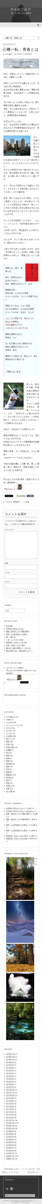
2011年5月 (10, 1109)
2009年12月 (10, 1156)
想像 (7, 758)
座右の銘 (9, 626)
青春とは (25, 255)
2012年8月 (10, 1068)
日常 (7, 769)
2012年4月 (10, 1079)
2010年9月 (10, 1131)
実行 (7, 753)
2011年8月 (10, 1101)
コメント (9, 530)
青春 (27, 502)
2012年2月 (10, 1084)
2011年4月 (10, 1112)
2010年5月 (10, 1142)
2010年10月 (10, 1128)
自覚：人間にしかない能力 (15, 645)
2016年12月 (10, 1057)
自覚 (7, 788)
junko (33, 830)
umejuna (29, 811)
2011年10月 (10, 1095)
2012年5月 (10, 1076)
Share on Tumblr (30, 496)
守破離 (8, 750)
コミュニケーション (13, 725)
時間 (7, 772)
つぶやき (8, 502)
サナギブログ (20, 9)
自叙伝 (8, 786)
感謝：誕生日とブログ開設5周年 (17, 631)
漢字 (7, 780)
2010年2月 (10, 1150)
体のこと (9, 739)
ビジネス (9, 731)
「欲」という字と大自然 (14, 640)
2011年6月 (10, 1106)
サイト (7, 582)
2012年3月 (10, 1082)
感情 (7, 761)
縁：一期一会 (11, 637)
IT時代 (8, 720)
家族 (7, 755)
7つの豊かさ (10, 717)
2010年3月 (10, 1148)
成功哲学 (9, 764)
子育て (8, 744)
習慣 (7, 783)
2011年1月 (10, 1120)
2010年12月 (10, 1123)
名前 (6, 563)
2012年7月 (10, 1070)
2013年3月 (10, 1065)
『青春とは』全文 (12, 371)
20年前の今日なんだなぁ (15, 629)
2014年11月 (10, 1059)
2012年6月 (10, 1073)
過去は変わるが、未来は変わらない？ (19, 651)
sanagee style (35, 861)
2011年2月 (10, 1117)
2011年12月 (10, 1090)
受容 (7, 742)
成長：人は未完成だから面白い (17, 634)
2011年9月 (10, 1098)
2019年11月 (10, 1054)
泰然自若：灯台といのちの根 (16, 642)
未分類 (8, 777)
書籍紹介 (16, 502)
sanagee (9, 54)
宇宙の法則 (10, 747)
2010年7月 (10, 1137)
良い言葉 (9, 791)
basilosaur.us (28, 1201)
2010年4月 (10, 1145)
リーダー (9, 733)
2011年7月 (10, 1104)
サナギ (8, 728)
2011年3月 (10, 1115)
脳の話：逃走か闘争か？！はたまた (18, 648)
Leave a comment (24, 54)
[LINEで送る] (21, 495)
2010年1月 (10, 1153)
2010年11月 (10, 1126)
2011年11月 (10, 1093)
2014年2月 (10, 1062)
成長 (7, 766)
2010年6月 (10, 1139)
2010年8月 (10, 1134)
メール (7, 572)
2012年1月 (10, 1087)
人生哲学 (9, 736)
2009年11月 (10, 1159)
